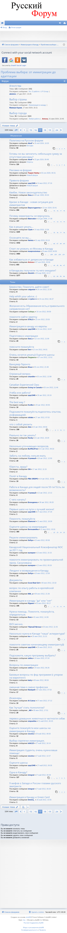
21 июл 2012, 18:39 (44, 521)
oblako (31, 417)
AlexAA (31, 273)
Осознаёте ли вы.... (20, 237)
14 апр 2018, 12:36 (41, 229)
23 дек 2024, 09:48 (41, 159)
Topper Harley (33, 173)
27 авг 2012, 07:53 (42, 417)
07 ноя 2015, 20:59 (43, 262)
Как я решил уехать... (21, 226)
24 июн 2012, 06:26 (42, 668)
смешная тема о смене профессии (28, 687)
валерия (31, 553)
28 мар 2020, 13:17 (43, 273)
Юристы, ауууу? (18, 466)
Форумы (3, 23)
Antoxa (45, 119)
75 (54, 233)
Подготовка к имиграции (23, 335)
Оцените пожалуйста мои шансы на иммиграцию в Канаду (29, 729)
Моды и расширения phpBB (33, 927)
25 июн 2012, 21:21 (39, 636)
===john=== (32, 299)
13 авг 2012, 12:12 (45, 493)
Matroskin (32, 219)
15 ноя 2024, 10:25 (41, 143)
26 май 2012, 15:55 (44, 800)
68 (61, 243)
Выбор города (18, 113)
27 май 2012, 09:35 (44, 765)
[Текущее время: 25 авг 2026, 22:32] (64, 45)
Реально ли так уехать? (22, 435)
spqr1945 (31, 183)
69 (64, 243)
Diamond (31, 521)
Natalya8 (31, 690)
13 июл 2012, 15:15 (44, 553)
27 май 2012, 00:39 (43, 775)
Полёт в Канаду (18, 476)
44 (54, 265)
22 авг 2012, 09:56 (40, 427)
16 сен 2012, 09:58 (43, 312)
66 (54, 243)
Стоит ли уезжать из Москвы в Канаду (31, 248)
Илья (30, 367)
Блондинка (33, 502)
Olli (29, 469)
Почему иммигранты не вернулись (29, 215)
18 (64, 211)
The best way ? (17, 402)
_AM (29, 710)
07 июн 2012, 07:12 (44, 701)
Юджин (31, 603)
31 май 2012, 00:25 (45, 721)
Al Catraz (31, 701)
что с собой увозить (20, 424)
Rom (30, 617)
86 (64, 276)
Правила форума (19, 180)
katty (30, 680)
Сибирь (31, 312)
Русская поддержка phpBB (33, 923)
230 (59, 254)
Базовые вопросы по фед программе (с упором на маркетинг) (36, 676)
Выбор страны (18, 99)
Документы (15, 580)
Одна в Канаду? (18, 772)
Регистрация (16, 27)
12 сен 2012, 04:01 (40, 349)
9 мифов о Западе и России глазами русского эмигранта (35, 785)
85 (61, 276)
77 (61, 233)
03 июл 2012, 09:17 (43, 603)
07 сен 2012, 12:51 (45, 357)
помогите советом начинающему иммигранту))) (36, 644)
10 (61, 430)
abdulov (12, 94)
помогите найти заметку (23, 316)
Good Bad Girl (34, 583)
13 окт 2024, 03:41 (50, 208)
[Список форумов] (33, 10)
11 (54, 222)
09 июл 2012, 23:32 (49, 583)
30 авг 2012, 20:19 (44, 395)
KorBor (31, 405)
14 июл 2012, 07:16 (44, 183)
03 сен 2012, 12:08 (44, 376)
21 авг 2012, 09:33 (47, 449)
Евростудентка (34, 208)
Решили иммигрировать (23, 537)
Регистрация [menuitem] (65, 23)
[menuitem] (36, 912)
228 (51, 254)
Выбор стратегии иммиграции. (27, 740)
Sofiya (30, 540)
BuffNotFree (33, 449)
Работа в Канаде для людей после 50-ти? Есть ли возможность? (37, 488)
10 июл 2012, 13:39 (42, 573)
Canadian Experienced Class (24, 384)
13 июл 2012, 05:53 (44, 565)
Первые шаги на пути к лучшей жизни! (31, 509)
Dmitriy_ (31, 800)
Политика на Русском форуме (26, 140)
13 (61, 222)
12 (57, 222)
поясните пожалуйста (21, 346)
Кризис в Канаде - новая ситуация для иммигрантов (31, 203)
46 (61, 265)
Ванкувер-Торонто (19, 364)
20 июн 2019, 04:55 (49, 251)
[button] (16, 130)
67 (57, 243)
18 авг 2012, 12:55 (45, 458)
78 (64, 233)
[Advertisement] (34, 35)
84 (57, 276)
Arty (24, 920)
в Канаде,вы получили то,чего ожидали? (32, 270)
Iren (29, 349)
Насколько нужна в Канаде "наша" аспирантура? (37, 633)
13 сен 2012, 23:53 (42, 319)
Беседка (30, 146)
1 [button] (24, 130)
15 (54, 211)
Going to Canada (35, 387)
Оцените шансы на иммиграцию (28, 526)
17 (61, 211)
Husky (30, 438)
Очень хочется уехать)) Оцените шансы (32, 354)
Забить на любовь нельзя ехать (27, 455)
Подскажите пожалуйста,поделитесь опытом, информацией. (35, 413)
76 (57, 233)
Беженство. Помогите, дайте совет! (29, 286)
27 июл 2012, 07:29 (44, 512)
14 (64, 222)
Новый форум (32, 175)
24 (61, 532)
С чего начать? (17, 499)
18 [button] (45, 130)
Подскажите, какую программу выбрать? (32, 655)
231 (63, 254)
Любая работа (34, 119)
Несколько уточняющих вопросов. (29, 446)
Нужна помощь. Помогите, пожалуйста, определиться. (31, 613)
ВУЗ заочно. (16, 624)
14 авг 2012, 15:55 (47, 479)
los (29, 636)
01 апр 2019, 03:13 (42, 240)
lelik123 (31, 743)
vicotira (31, 734)
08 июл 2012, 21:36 (42, 594)
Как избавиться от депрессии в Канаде (31, 259)
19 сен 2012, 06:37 (46, 299)
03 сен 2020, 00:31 (48, 173)
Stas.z (30, 195)
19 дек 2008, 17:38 (45, 219)
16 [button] (35, 130)
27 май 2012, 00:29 (43, 789)
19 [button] (49, 130)
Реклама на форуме (20, 170)
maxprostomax (34, 251)
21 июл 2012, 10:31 (48, 529)
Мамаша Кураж (15, 108)
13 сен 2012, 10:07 (44, 329)
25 (64, 532)
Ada (29, 427)
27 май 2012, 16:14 (43, 743)
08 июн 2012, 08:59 (41, 680)
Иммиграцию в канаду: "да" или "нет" (30, 600)
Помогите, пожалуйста (22, 518)
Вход (5, 27)
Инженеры (15, 698)
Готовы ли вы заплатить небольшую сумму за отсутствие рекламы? (35, 155)
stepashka (32, 721)
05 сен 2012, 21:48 (41, 367)
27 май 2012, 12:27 (43, 756)
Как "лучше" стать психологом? (26, 707)
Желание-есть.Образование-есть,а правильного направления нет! (37, 307)
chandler (31, 376)
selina (30, 658)
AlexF (30, 143)
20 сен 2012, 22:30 (44, 289)
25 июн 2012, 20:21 (44, 647)
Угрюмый (32, 458)
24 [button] (56, 130)
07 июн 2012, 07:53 (44, 690)
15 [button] (30, 130)
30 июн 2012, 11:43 (50, 627)
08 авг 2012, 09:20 (46, 502)
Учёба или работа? (20, 392)
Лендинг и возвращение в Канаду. (29, 570)
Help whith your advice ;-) (23, 296)
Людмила (32, 357)
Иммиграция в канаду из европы (28, 326)
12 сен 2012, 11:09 (42, 339)
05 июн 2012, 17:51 (40, 710)
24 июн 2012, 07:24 (42, 658)
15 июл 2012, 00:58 (42, 540)
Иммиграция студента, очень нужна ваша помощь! (33, 752)
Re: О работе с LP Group (38, 91)
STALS (30, 319)
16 (57, 211)
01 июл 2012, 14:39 (41, 617)
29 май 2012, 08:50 (43, 734)
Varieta (30, 240)
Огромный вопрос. (20, 373)
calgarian (31, 289)
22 (54, 532)
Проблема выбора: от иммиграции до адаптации (28, 74)
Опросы (30, 162)
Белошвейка (33, 529)
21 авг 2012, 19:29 (42, 438)
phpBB (28, 917)
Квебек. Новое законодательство (28, 192)
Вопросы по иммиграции (23, 664)
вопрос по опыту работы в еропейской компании (31, 589)
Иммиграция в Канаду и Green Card (29, 797)
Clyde (30, 229)
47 (64, 265)
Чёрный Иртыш (34, 627)
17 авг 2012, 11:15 (40, 469)
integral (31, 775)
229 (55, 254)
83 (54, 276)
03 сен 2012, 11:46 (51, 387)
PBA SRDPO (33, 479)
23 (57, 532)
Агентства (15, 86)
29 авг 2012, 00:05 (43, 405)
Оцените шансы (18, 762)
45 (57, 265)
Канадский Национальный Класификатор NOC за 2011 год (36, 549)
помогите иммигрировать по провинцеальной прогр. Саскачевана (36, 561)
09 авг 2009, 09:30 (42, 195)
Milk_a (30, 594)
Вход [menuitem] (60, 23)
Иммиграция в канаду (37, 105)
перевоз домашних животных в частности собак (37, 718)
